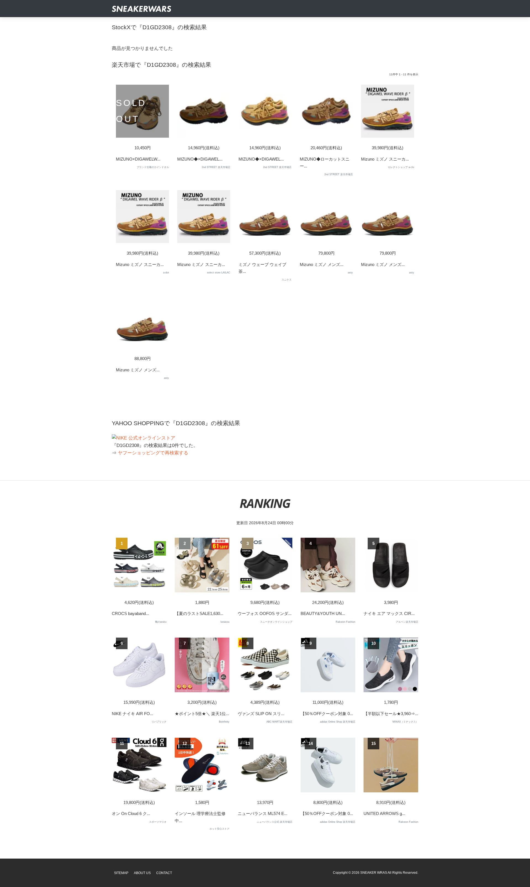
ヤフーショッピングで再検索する (153, 453)
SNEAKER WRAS (373, 873)
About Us (142, 873)
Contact (164, 873)
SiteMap (121, 873)
